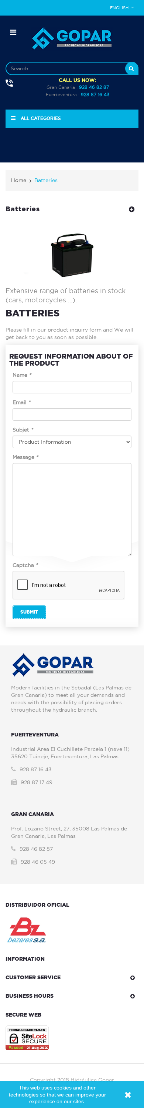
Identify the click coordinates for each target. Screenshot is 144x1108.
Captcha (25, 565)
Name (22, 375)
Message (25, 457)
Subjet (23, 430)
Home (18, 180)
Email (21, 402)
